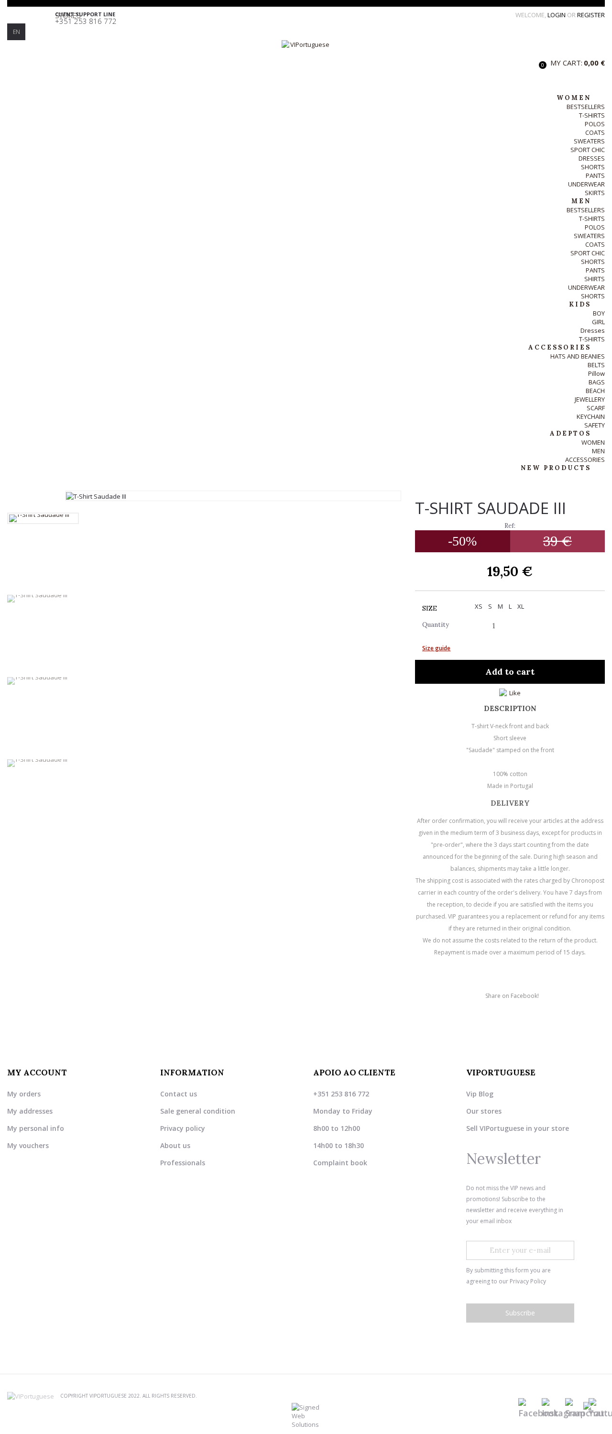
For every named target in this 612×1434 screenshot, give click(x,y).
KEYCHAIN (591, 416)
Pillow (596, 373)
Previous (43, 507)
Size (430, 608)
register (591, 15)
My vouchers (28, 1145)
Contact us (178, 1093)
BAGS (597, 382)
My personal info (35, 1128)
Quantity (435, 625)
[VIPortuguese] (306, 62)
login (557, 15)
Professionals (182, 1162)
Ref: (509, 526)
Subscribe (520, 1312)
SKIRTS (595, 192)
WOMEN (593, 442)
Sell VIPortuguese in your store (517, 1128)
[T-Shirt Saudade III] (43, 518)
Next (43, 839)
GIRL (598, 321)
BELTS (596, 365)
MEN (598, 451)
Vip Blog (479, 1093)
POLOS (595, 124)
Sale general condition (197, 1111)
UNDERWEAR (586, 184)
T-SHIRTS (592, 115)
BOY (599, 313)
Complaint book (340, 1162)
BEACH (595, 390)
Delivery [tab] (510, 803)
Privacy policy (182, 1128)
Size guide (436, 648)
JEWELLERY (590, 399)
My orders (24, 1093)
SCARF (596, 408)
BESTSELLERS (586, 106)
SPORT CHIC (587, 149)
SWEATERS (589, 141)
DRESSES (592, 158)
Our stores (484, 1111)
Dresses (592, 330)
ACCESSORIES (585, 459)
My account (37, 1072)
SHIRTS (594, 278)
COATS (595, 132)
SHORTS (593, 167)
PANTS (595, 175)
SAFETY (594, 425)
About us (175, 1145)
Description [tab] (510, 708)
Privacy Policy (528, 1281)
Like (515, 693)
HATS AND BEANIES (577, 356)
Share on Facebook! (512, 996)
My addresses (30, 1111)
